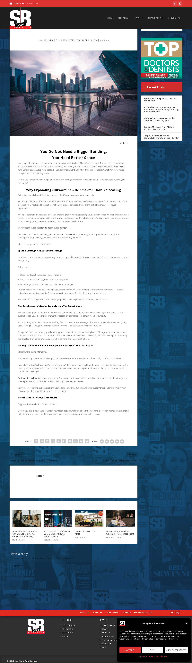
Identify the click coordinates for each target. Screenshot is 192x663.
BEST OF (65, 636)
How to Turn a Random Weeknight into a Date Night (120, 532)
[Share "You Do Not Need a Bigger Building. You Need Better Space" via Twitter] (42, 441)
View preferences (176, 650)
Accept (130, 650)
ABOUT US (85, 613)
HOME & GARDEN (108, 625)
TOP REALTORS (67, 633)
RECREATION (106, 644)
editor (50, 40)
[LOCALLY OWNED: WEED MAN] (89, 518)
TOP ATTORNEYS (68, 625)
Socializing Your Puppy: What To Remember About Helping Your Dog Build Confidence (161, 109)
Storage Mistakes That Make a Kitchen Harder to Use (159, 128)
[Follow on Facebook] (172, 613)
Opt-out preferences (147, 656)
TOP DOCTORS (67, 629)
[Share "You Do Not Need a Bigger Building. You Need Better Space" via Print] (87, 441)
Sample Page (162, 656)
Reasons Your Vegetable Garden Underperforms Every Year (159, 119)
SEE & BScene (174, 18)
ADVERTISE (97, 613)
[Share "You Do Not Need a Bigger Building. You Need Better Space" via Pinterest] (58, 441)
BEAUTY (105, 629)
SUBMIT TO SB (111, 613)
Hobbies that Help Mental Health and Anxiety (160, 99)
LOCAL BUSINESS (83, 40)
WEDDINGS (106, 633)
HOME (110, 18)
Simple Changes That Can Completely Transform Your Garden (161, 136)
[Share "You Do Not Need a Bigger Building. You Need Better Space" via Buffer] (70, 441)
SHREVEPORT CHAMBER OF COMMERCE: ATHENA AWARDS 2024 (57, 534)
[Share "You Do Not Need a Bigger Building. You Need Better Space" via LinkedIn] (64, 441)
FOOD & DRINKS (108, 636)
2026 (72, 40)
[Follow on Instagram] (177, 613)
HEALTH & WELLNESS (110, 640)
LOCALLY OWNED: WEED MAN (87, 532)
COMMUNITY (154, 18)
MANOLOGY (32, 3)
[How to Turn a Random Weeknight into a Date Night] (120, 518)
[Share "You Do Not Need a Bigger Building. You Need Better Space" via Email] (81, 441)
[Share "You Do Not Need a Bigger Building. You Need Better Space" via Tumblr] (53, 441)
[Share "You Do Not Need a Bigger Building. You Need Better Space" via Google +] (47, 441)
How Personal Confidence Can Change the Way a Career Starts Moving (25, 534)
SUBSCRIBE (126, 613)
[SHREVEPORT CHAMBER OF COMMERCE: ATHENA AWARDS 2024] (58, 518)
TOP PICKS (123, 18)
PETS (104, 647)
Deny (152, 650)
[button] (186, 623)
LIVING (138, 18)
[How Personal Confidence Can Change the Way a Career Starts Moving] (26, 518)
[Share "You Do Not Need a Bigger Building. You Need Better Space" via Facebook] (36, 441)
